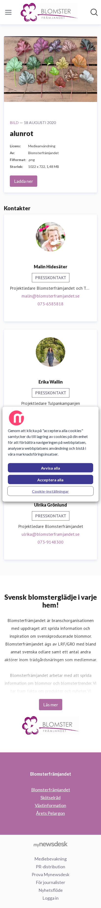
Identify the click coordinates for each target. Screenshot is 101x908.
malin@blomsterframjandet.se (50, 296)
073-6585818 (50, 304)
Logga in (50, 898)
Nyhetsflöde (50, 890)
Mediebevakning (50, 858)
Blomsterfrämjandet (50, 789)
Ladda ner (23, 181)
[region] (50, 454)
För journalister (50, 882)
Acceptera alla (50, 479)
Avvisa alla (50, 467)
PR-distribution (50, 866)
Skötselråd (50, 797)
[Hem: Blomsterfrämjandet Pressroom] (49, 12)
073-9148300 (50, 542)
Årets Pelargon (50, 813)
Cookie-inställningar (50, 491)
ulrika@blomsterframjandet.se (50, 534)
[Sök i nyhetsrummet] (94, 12)
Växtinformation (50, 805)
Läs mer (50, 704)
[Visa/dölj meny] (8, 12)
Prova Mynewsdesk (50, 874)
